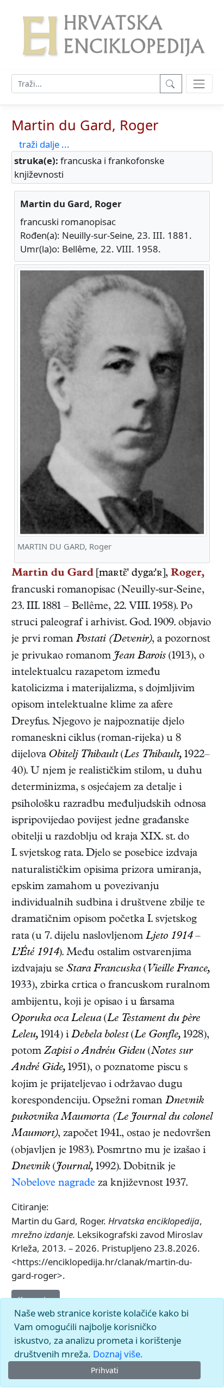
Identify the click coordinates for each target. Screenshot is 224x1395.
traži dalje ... (44, 144)
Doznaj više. (118, 1354)
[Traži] (171, 83)
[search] (199, 83)
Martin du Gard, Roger (85, 125)
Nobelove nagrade (53, 1183)
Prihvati (105, 1370)
